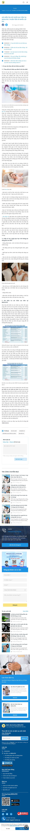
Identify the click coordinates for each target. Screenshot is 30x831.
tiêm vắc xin (21, 433)
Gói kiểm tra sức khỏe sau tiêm (9, 433)
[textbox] (15, 590)
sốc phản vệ (21, 430)
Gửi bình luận (19, 459)
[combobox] (15, 590)
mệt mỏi (6, 189)
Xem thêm (25, 611)
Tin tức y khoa (8, 10)
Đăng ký (12, 442)
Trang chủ (3, 10)
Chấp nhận (22, 828)
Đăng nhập (6, 442)
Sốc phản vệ (6, 216)
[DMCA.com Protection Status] (7, 764)
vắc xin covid (13, 430)
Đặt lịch (15, 697)
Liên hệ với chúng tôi (15, 545)
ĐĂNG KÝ (24, 738)
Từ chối (8, 828)
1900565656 (7, 751)
